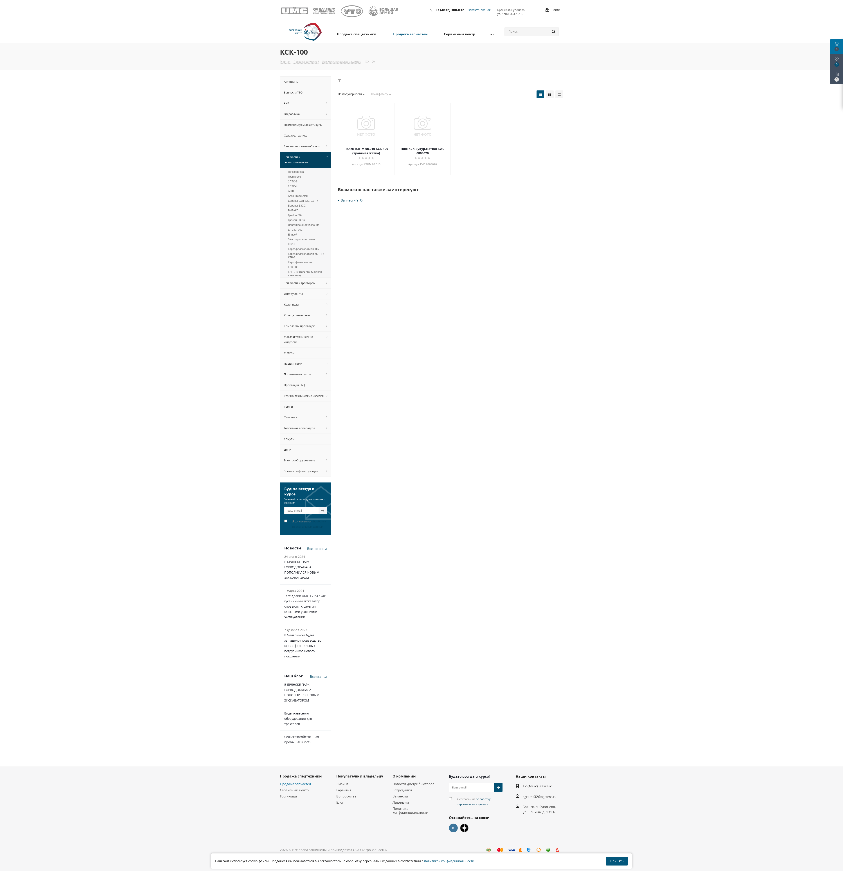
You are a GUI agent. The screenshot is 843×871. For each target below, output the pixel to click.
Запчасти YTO (352, 200)
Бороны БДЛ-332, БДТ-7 (303, 200)
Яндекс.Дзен (464, 828)
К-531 (291, 244)
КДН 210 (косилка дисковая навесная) (305, 273)
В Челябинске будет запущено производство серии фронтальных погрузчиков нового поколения (302, 645)
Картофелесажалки (300, 262)
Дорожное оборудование (303, 225)
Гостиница (288, 796)
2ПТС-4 (292, 186)
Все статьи (318, 676)
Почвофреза (296, 171)
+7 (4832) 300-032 (449, 10)
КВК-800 (293, 267)
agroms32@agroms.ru (540, 796)
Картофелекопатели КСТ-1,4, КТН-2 (306, 255)
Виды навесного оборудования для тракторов (298, 718)
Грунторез (294, 176)
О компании (404, 776)
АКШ (291, 191)
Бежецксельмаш (298, 196)
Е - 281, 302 (295, 229)
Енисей (292, 234)
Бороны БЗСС (297, 205)
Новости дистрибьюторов (413, 784)
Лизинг (342, 784)
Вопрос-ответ (347, 796)
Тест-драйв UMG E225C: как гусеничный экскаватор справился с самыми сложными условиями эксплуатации (305, 606)
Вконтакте (453, 828)
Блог (340, 802)
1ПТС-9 (292, 181)
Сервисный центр (294, 790)
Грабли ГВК (295, 215)
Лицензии (401, 802)
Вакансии (400, 796)
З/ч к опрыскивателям (301, 239)
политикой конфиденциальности (449, 861)
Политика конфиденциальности (410, 810)
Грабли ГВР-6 (296, 220)
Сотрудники (402, 790)
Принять (616, 861)
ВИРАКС (293, 210)
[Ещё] (492, 33)
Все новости (317, 548)
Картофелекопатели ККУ (303, 249)
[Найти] (553, 31)
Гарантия (343, 790)
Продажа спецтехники (301, 776)
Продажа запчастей (295, 784)
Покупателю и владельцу (359, 776)
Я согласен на (309, 524)
